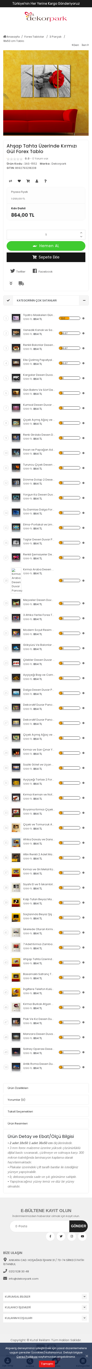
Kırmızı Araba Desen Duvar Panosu (39, 569)
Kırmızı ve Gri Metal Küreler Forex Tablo (39, 869)
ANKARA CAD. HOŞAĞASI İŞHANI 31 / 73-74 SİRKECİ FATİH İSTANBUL (43, 1262)
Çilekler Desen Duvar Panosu (39, 660)
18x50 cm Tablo (13, 41)
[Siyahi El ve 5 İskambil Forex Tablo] (16, 887)
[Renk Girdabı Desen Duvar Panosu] (16, 438)
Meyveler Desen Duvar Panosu (39, 600)
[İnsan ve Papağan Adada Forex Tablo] (16, 453)
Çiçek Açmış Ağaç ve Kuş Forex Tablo (39, 735)
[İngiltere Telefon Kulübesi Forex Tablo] (16, 992)
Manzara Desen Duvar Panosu (39, 1034)
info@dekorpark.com (24, 1279)
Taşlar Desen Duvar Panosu (39, 539)
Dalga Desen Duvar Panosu (39, 690)
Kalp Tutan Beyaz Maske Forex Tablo (39, 899)
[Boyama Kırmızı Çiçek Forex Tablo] (16, 812)
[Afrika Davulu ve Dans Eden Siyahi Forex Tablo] (16, 842)
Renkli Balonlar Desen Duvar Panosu (39, 345)
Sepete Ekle (49, 257)
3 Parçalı (55, 37)
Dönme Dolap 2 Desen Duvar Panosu (39, 480)
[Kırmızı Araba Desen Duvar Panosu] (17, 580)
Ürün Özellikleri (18, 1088)
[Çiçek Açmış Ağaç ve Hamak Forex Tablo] (16, 423)
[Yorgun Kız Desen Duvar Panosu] (16, 498)
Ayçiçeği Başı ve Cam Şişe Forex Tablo (39, 675)
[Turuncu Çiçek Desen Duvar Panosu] (16, 468)
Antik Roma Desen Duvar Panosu (39, 1064)
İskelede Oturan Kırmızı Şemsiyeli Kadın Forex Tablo (39, 929)
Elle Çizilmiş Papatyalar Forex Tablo (39, 360)
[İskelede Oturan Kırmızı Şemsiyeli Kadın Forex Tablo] (16, 932)
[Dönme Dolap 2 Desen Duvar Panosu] (16, 483)
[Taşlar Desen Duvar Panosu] (16, 542)
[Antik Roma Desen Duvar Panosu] (16, 1067)
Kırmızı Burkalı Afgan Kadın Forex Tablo (39, 1004)
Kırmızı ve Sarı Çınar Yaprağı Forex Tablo (39, 750)
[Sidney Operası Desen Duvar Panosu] (16, 1052)
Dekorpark (59, 164)
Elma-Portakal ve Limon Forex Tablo (39, 524)
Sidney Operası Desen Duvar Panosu (39, 1049)
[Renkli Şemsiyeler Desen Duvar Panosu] (16, 557)
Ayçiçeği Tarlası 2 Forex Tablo (39, 779)
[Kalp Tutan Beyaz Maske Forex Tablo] (16, 902)
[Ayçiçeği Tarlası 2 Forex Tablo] (16, 783)
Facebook (46, 272)
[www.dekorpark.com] (46, 17)
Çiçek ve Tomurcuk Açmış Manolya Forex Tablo (39, 824)
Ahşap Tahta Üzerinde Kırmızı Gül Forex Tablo (39, 959)
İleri (84, 45)
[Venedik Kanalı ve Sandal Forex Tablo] (16, 333)
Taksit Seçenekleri (20, 1111)
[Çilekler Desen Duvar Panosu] (16, 663)
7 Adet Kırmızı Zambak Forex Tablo (39, 944)
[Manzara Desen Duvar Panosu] (16, 1037)
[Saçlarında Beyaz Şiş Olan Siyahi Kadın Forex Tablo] (16, 917)
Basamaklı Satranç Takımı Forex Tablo (39, 974)
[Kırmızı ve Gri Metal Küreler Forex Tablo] (16, 872)
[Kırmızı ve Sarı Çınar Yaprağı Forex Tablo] (16, 753)
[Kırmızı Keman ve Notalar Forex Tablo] (16, 798)
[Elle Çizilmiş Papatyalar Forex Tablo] (16, 363)
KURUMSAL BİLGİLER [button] (17, 1297)
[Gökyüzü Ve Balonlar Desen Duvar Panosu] (16, 648)
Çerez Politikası (27, 1357)
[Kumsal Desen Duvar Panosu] (16, 408)
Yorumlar (16, 1100)
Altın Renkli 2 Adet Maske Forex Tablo (39, 854)
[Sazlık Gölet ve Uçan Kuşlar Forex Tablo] (16, 768)
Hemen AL (49, 245)
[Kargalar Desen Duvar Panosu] (16, 378)
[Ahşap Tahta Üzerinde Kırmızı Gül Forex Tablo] (16, 962)
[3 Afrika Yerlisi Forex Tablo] (16, 618)
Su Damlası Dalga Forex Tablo (39, 509)
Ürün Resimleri (18, 1123)
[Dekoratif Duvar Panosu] (16, 708)
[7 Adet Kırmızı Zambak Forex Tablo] (16, 947)
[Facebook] (50, 1236)
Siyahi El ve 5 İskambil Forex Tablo (39, 884)
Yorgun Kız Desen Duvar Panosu (39, 495)
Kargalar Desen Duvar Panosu (39, 375)
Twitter (20, 272)
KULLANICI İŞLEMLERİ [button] (18, 1307)
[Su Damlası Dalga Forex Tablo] (16, 513)
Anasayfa (13, 37)
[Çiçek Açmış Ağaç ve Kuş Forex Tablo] (16, 738)
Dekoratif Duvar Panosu (39, 705)
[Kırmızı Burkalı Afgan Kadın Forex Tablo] (16, 1007)
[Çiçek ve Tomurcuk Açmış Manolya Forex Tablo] (16, 827)
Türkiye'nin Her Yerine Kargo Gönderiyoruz (46, 3)
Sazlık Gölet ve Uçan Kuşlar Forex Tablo (39, 765)
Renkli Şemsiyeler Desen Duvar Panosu (39, 554)
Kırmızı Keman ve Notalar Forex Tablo (39, 794)
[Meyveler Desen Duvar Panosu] (16, 603)
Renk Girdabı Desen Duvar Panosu (39, 435)
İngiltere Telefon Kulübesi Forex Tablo (39, 989)
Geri (76, 45)
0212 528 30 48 (19, 1271)
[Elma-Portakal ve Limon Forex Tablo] (16, 528)
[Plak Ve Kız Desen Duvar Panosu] (16, 1022)
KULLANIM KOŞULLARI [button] (18, 1318)
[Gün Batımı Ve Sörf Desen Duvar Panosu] (16, 393)
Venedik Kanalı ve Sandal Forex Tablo (39, 330)
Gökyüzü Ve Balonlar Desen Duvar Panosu (39, 645)
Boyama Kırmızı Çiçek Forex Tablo (39, 809)
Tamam (47, 1364)
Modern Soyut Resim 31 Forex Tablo (39, 630)
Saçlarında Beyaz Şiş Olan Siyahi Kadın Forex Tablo (39, 914)
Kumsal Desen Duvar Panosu (39, 405)
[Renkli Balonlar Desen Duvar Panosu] (16, 348)
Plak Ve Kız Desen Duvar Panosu (39, 1019)
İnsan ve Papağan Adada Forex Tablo (39, 450)
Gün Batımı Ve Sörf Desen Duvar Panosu (39, 390)
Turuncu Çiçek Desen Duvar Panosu (39, 465)
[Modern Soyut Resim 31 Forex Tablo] (16, 633)
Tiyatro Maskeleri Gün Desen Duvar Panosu (39, 315)
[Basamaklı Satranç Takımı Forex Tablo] (16, 977)
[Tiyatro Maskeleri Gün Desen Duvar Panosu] (16, 318)
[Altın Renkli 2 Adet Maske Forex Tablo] (16, 857)
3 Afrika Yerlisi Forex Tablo (39, 615)
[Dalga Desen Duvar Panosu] (16, 693)
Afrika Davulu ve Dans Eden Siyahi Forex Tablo (39, 839)
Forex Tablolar (34, 37)
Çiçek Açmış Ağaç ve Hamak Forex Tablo (39, 420)
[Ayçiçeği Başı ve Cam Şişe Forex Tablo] (16, 678)
